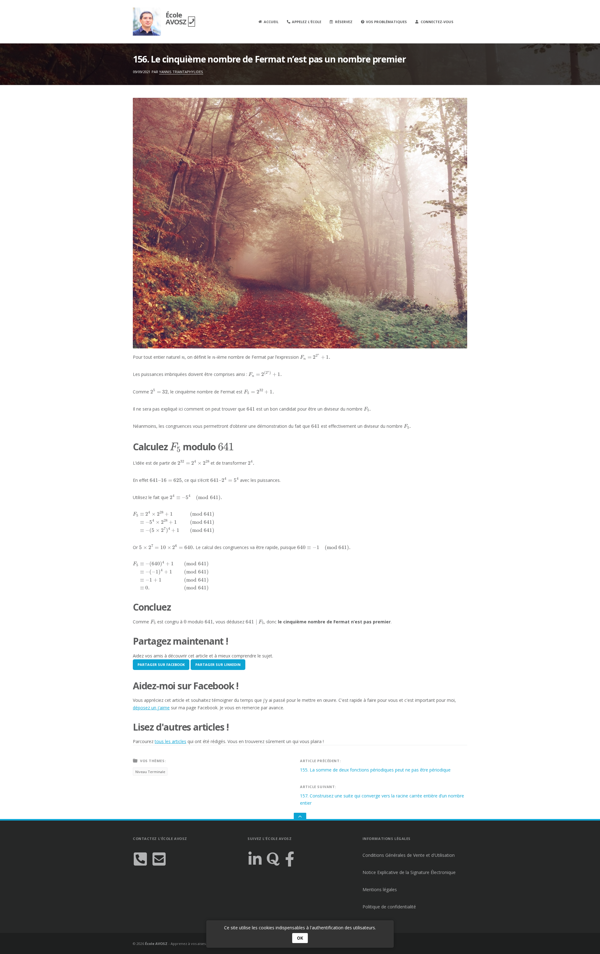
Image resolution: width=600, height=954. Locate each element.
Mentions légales (379, 889)
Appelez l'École (306, 21)
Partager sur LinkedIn (218, 664)
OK (300, 938)
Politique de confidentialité (389, 907)
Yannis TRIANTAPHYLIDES (181, 71)
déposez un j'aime (151, 708)
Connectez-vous (437, 21)
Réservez (343, 21)
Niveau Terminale (150, 771)
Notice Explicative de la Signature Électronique (409, 872)
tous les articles (170, 741)
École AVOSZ (177, 18)
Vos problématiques (386, 21)
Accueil (271, 21)
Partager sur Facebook (161, 664)
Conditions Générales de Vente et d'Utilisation (408, 855)
